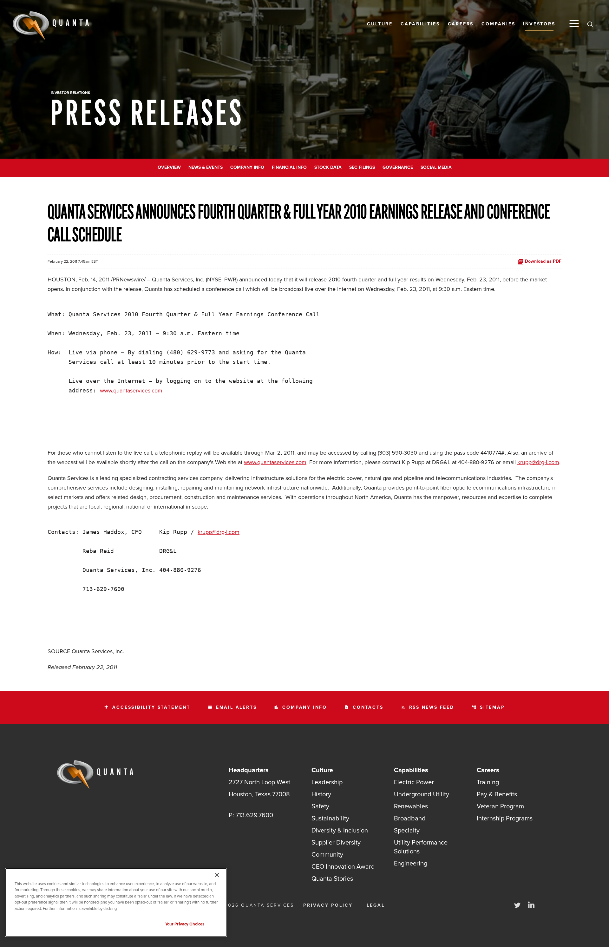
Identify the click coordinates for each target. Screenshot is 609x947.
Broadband (410, 818)
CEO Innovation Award (343, 866)
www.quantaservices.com (131, 390)
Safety (320, 806)
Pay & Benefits (497, 794)
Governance (398, 167)
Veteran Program (500, 806)
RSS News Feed (427, 707)
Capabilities (420, 24)
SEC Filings (362, 167)
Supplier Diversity (336, 842)
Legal (376, 905)
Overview (169, 167)
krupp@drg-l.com (538, 462)
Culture (380, 24)
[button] (574, 23)
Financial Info (289, 167)
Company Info (247, 167)
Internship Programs (505, 818)
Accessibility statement (147, 707)
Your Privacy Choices (185, 924)
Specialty (407, 830)
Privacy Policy (328, 905)
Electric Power (414, 782)
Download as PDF (543, 261)
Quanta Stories (332, 878)
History (321, 794)
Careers (461, 24)
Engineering (410, 863)
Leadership (327, 782)
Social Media (436, 167)
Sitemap (488, 707)
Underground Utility (421, 794)
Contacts (363, 707)
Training (488, 782)
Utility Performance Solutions (421, 847)
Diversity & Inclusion (339, 830)
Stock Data (328, 167)
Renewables (411, 806)
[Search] (590, 24)
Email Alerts (232, 707)
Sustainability (330, 818)
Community (327, 854)
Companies (498, 24)
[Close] (217, 875)
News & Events (205, 167)
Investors (539, 24)
